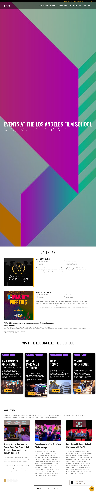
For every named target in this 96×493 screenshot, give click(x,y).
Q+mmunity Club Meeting (44, 292)
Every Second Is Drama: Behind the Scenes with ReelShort (78, 446)
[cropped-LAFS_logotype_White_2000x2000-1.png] (7, 5)
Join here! (41, 297)
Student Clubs (70, 297)
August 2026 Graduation (43, 259)
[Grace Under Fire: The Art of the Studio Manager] (48, 430)
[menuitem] (68, 1)
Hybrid (41, 264)
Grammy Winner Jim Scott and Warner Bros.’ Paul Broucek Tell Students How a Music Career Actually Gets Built (16, 448)
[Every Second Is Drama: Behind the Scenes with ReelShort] (79, 430)
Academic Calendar (71, 264)
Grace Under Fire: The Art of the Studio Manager (48, 446)
